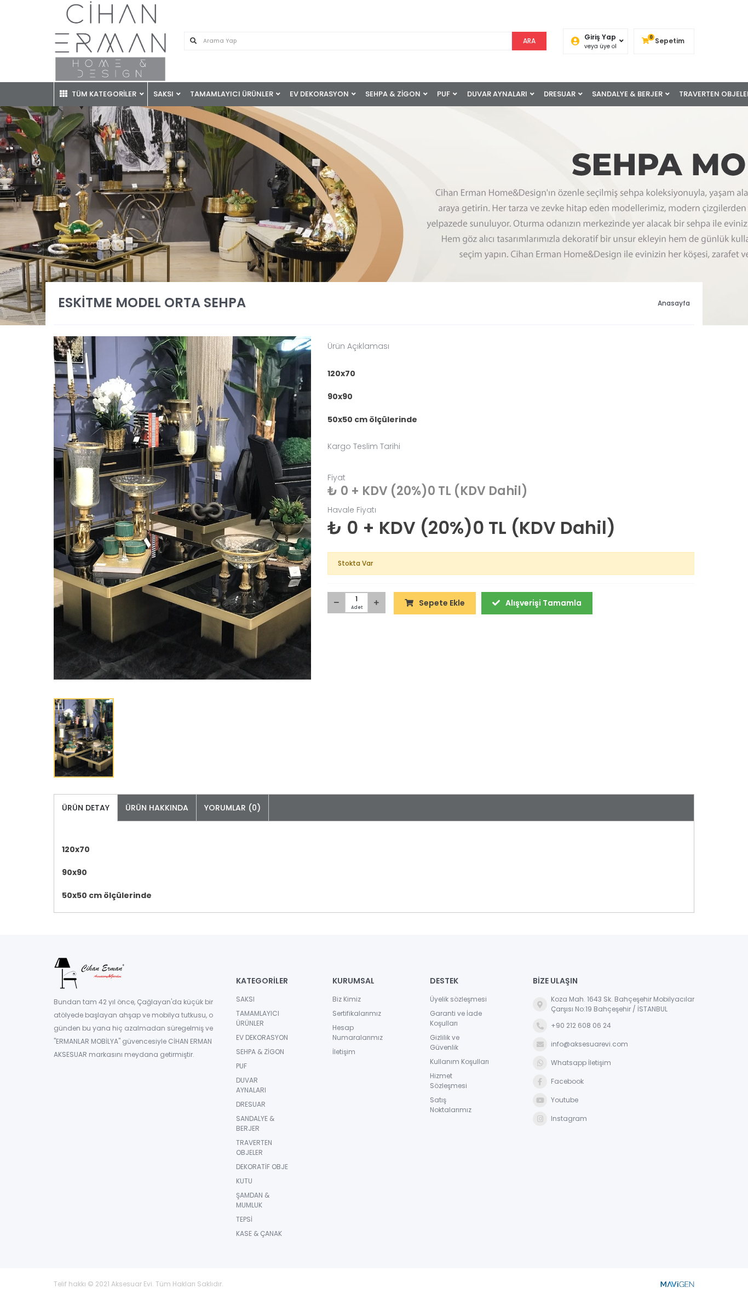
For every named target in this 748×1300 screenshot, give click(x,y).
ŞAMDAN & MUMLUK (252, 1200)
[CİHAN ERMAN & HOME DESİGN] (111, 41)
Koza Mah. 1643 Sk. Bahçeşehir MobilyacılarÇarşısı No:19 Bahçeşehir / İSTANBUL (622, 1004)
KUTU (244, 1181)
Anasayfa (674, 303)
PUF (443, 94)
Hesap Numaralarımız (357, 1032)
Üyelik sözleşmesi (458, 999)
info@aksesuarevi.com (589, 1044)
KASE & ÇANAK (259, 1233)
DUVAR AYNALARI (497, 94)
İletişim (343, 1051)
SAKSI (163, 94)
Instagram (569, 1118)
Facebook (567, 1081)
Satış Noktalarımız (450, 1104)
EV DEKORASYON (319, 94)
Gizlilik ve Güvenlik (444, 1042)
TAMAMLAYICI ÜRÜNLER (231, 94)
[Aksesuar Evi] (134, 973)
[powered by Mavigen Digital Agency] (677, 1284)
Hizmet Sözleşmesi (448, 1080)
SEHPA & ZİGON (393, 94)
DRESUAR (560, 94)
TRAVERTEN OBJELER (254, 1147)
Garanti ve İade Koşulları (456, 1018)
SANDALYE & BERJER (627, 94)
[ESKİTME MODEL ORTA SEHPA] (182, 508)
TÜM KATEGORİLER (103, 94)
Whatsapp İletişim (581, 1062)
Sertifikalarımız (356, 1013)
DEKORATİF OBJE (262, 1166)
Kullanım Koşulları (459, 1061)
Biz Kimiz (346, 999)
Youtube (564, 1100)
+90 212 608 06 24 (581, 1025)
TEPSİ (244, 1219)
